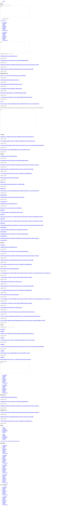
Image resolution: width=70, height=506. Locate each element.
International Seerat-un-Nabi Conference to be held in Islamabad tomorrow (14, 60)
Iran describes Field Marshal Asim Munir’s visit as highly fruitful (12, 184)
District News (2, 182)
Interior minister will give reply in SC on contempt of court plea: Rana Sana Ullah (15, 359)
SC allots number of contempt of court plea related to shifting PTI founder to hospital (16, 97)
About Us (4, 428)
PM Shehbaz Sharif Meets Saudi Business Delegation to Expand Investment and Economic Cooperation (19, 64)
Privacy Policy (5, 430)
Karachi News (3, 188)
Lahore (4, 24)
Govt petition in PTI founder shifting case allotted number (11, 88)
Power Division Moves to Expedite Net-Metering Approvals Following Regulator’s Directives (17, 311)
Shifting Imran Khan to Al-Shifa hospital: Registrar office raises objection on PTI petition (16, 69)
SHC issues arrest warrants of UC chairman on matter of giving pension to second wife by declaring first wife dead (21, 216)
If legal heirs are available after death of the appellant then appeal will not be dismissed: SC (17, 136)
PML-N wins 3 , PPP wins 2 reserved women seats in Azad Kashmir (12, 75)
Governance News (3, 201)
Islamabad (4, 23)
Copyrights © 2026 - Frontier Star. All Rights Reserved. (10, 441)
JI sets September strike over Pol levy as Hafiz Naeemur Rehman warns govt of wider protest (17, 140)
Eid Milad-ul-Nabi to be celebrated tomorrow (8, 56)
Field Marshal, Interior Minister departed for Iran (9, 79)
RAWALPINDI (3, 227)
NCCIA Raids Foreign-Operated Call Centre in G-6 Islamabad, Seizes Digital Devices (16, 173)
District (4, 25)
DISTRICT (2, 210)
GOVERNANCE (3, 236)
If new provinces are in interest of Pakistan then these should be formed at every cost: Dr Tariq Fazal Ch (19, 103)
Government (5, 22)
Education (4, 28)
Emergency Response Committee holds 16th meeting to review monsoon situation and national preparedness (20, 316)
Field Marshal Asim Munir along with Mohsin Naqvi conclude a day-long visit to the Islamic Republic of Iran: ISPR (21, 225)
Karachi (4, 27)
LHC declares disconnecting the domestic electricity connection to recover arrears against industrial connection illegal (22, 145)
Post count (4, 431)
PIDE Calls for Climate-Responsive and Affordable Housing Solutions (13, 92)
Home (4, 427)
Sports (4, 29)
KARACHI (2, 218)
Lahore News (2, 329)
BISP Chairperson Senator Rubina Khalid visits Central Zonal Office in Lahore (15, 149)
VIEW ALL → (3, 244)
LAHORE (2, 331)
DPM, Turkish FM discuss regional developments (9, 177)
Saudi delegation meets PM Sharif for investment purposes (11, 84)
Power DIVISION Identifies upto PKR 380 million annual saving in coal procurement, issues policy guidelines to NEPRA (22, 320)
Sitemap (4, 432)
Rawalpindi (5, 26)
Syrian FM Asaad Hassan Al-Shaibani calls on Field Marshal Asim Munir (14, 229)
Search (1, 3)
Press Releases (5, 30)
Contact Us (5, 429)
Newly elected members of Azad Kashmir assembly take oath (11, 212)
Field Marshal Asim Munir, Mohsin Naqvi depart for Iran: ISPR (12, 197)
